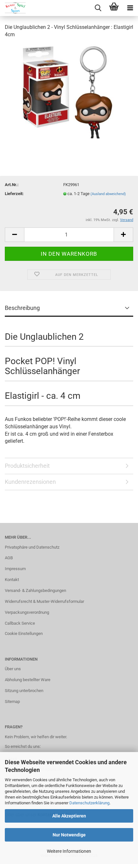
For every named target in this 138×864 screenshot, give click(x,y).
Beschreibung (22, 307)
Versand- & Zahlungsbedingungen (35, 590)
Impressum (15, 568)
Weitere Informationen (69, 851)
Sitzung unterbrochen (24, 690)
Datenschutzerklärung (89, 802)
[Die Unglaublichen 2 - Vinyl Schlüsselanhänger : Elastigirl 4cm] (69, 92)
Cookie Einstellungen (24, 633)
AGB (9, 557)
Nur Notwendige (69, 834)
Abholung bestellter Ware (27, 679)
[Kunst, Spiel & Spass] (13, 8)
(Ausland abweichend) (108, 194)
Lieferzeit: (14, 193)
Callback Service (20, 623)
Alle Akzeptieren (69, 815)
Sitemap (12, 701)
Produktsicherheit (27, 465)
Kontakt (12, 579)
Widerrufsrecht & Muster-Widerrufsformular (44, 601)
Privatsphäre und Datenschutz (32, 547)
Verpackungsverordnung (27, 612)
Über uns (13, 668)
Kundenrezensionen (30, 481)
